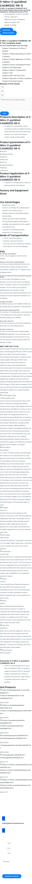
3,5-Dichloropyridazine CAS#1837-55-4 (13, 738)
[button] (16, 35)
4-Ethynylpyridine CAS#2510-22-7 (12, 758)
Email (4, 848)
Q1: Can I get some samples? (8, 254)
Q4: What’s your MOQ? (6, 302)
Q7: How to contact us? (6, 329)
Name (4, 843)
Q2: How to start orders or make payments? (12, 262)
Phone (4, 853)
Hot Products (8, 687)
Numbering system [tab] (6, 154)
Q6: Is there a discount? (7, 321)
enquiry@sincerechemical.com (13, 823)
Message (5, 857)
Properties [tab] (3, 157)
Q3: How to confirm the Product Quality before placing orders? (15, 276)
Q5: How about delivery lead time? (9, 310)
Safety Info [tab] (4, 159)
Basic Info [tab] (3, 151)
